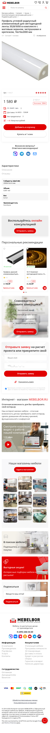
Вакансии (6, 677)
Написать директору (34, 664)
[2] (39, 93)
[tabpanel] (13, 269)
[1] (36, 93)
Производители (9, 648)
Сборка (28, 658)
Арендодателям (9, 675)
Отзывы (6, 173)
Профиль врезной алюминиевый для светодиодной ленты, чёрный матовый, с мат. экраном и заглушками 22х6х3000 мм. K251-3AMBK (13, 273)
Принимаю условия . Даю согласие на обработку (26, 388)
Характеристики (10, 166)
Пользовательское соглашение (25, 703)
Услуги (5, 653)
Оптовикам (7, 672)
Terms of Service (10, 723)
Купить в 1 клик (25, 134)
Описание (7, 169)
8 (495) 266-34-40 (25, 632)
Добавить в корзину (25, 127)
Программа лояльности (36, 648)
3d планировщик (32, 651)
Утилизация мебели (34, 646)
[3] (41, 93)
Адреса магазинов (25, 469)
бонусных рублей (16, 121)
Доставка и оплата (33, 653)
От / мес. (13, 108)
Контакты (6, 656)
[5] (45, 93)
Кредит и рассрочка (34, 656)
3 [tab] (26, 292)
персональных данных (36, 389)
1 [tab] (23, 292)
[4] (43, 93)
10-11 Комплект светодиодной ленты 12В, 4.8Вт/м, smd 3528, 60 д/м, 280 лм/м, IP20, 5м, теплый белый (36, 273)
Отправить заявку (25, 231)
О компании (7, 646)
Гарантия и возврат (34, 661)
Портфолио (7, 651)
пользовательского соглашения (33, 388)
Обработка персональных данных (25, 700)
